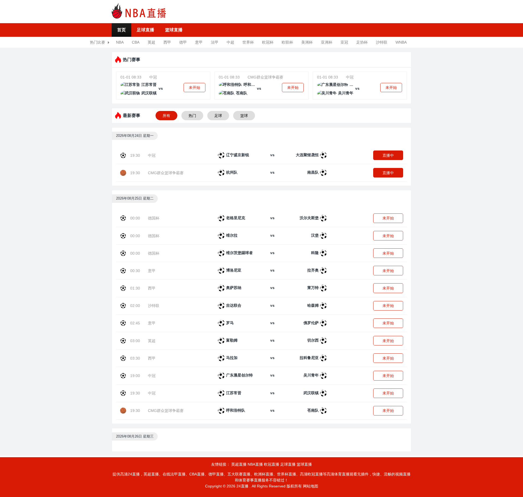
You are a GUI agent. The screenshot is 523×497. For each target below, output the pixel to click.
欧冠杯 (267, 42)
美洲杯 (307, 42)
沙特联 (381, 42)
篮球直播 (174, 30)
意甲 (199, 42)
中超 (230, 42)
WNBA (401, 42)
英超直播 (239, 464)
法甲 (214, 42)
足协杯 (362, 42)
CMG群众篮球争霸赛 (265, 77)
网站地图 (310, 486)
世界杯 (248, 42)
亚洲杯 (326, 42)
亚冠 (344, 42)
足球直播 (145, 30)
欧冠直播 (271, 464)
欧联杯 (287, 42)
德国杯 (153, 218)
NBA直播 (255, 464)
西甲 (167, 42)
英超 (151, 42)
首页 (121, 30)
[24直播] (139, 10)
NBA (120, 42)
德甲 (183, 42)
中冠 (153, 77)
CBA (135, 42)
